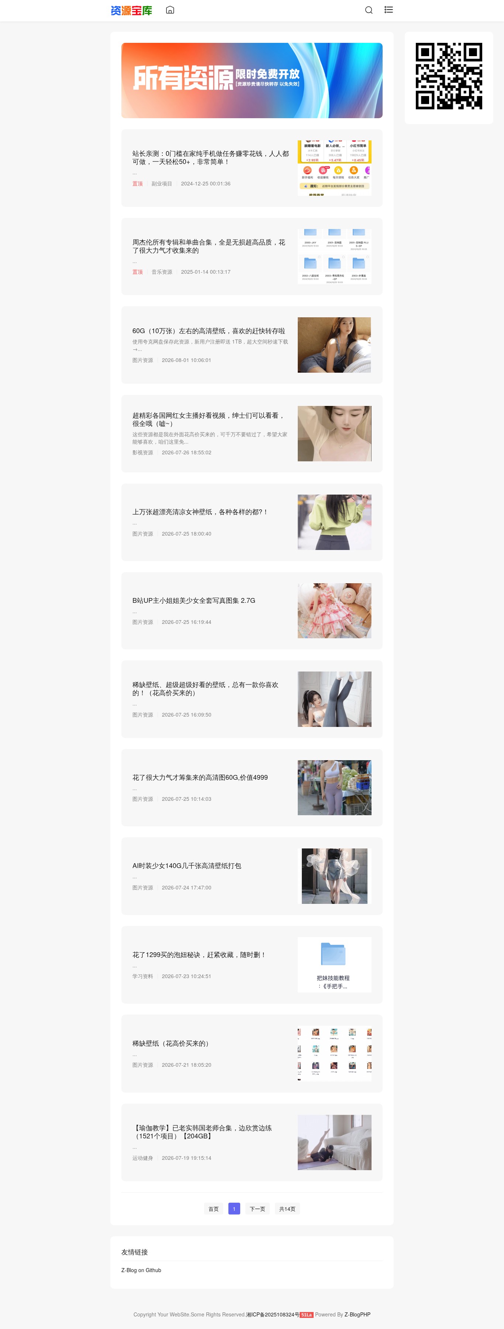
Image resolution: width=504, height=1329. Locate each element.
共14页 (287, 1208)
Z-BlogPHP (357, 1314)
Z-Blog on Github (141, 1270)
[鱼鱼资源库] (131, 9)
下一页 (257, 1208)
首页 (213, 1208)
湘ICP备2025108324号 (273, 1314)
